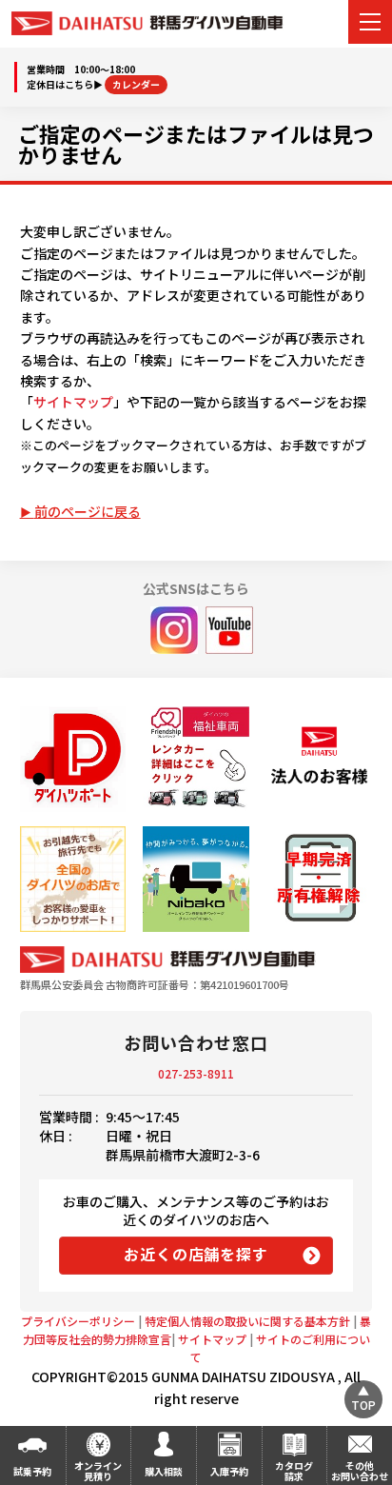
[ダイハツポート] (73, 759)
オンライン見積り (98, 1470)
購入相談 (164, 1471)
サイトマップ (73, 401)
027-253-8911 (196, 1073)
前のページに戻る (87, 511)
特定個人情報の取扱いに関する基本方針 (247, 1321)
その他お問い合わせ (359, 1470)
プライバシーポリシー (78, 1321)
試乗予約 (32, 1471)
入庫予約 (229, 1471)
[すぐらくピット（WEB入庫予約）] (319, 759)
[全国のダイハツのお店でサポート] (73, 879)
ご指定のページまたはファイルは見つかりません (196, 144)
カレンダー (136, 84)
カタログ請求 (294, 1470)
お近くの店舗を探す (195, 1253)
